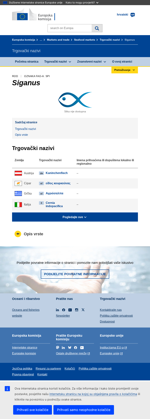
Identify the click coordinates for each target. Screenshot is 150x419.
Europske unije (109, 353)
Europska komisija (23, 39)
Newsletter (63, 315)
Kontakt (42, 374)
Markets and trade (58, 39)
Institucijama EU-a (112, 347)
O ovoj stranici (122, 61)
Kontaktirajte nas (111, 309)
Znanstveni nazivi (89, 61)
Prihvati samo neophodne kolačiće (83, 410)
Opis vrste (21, 134)
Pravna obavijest (23, 374)
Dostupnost (107, 321)
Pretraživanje (97, 28)
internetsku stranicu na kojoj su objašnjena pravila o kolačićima (93, 394)
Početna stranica (26, 61)
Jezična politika (22, 368)
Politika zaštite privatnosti (116, 315)
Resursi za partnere (48, 368)
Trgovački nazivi (110, 39)
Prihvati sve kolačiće (32, 410)
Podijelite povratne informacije (75, 274)
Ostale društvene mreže (71, 353)
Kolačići (70, 368)
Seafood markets (84, 39)
